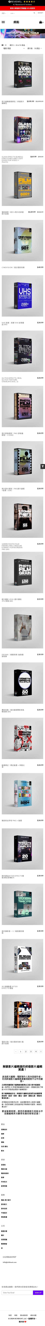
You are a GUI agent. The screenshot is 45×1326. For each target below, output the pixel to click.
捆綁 (2, 1134)
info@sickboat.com (9, 1262)
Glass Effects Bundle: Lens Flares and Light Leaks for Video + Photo (12, 159)
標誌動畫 (4, 1217)
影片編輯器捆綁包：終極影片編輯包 (13, 102)
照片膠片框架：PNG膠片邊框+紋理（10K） (13, 489)
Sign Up (38, 1293)
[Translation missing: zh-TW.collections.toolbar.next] (41, 1051)
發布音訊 (4, 1208)
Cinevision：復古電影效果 (13, 267)
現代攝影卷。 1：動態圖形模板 (13, 932)
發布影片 (4, 1204)
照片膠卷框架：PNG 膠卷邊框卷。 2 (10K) (12, 434)
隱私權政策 (24, 1315)
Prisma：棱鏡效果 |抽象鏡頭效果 (13, 655)
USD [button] (11, 13)
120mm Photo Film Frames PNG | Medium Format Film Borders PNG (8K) (12, 546)
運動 (2, 1142)
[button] (34, 13)
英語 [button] (3, 13)
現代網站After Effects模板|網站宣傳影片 (13, 877)
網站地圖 (33, 1315)
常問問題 (4, 1239)
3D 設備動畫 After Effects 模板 (10, 987)
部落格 (3, 1165)
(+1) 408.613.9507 (9, 1257)
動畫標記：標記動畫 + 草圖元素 (13, 766)
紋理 (2, 1138)
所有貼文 (4, 1182)
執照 (10, 1315)
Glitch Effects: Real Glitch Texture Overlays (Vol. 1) (12, 380)
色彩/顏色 (4, 1146)
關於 (2, 1235)
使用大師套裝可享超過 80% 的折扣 (22, 8)
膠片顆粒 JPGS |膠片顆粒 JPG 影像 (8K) (12, 600)
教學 (2, 1177)
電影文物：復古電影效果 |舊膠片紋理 (13, 1042)
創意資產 (4, 1186)
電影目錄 (4, 1169)
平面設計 (4, 1213)
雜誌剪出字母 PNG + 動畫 (12, 821)
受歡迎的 (4, 1129)
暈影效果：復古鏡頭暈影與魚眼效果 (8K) (13, 711)
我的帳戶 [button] (40, 13)
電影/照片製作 (6, 1200)
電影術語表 (5, 1173)
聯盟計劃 (4, 1231)
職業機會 (4, 1244)
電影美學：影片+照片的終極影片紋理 (13, 213)
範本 (2, 1151)
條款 (15, 1315)
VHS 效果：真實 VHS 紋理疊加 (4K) (13, 323)
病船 (16, 22)
